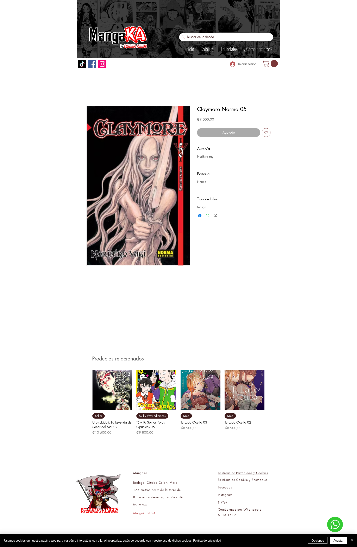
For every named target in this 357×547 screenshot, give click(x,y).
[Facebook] (92, 64)
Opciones (318, 540)
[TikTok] (82, 64)
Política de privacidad (207, 540)
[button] (271, 63)
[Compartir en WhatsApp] (207, 215)
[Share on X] (215, 215)
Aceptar (338, 540)
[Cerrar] (352, 540)
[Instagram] (102, 64)
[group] (178, 405)
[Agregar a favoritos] (266, 132)
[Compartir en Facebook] (199, 215)
